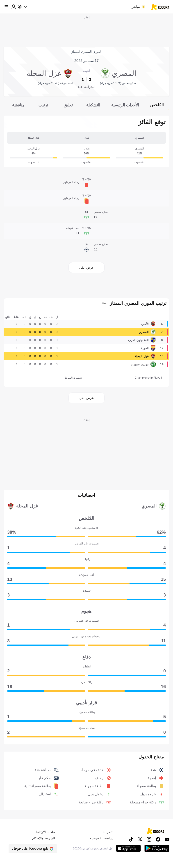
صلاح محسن (101, 211)
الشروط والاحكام (43, 838)
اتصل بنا (108, 832)
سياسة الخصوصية (101, 838)
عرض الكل (86, 267)
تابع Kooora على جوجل (30, 848)
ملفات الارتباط (45, 832)
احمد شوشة (72, 228)
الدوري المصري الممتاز (86, 51)
